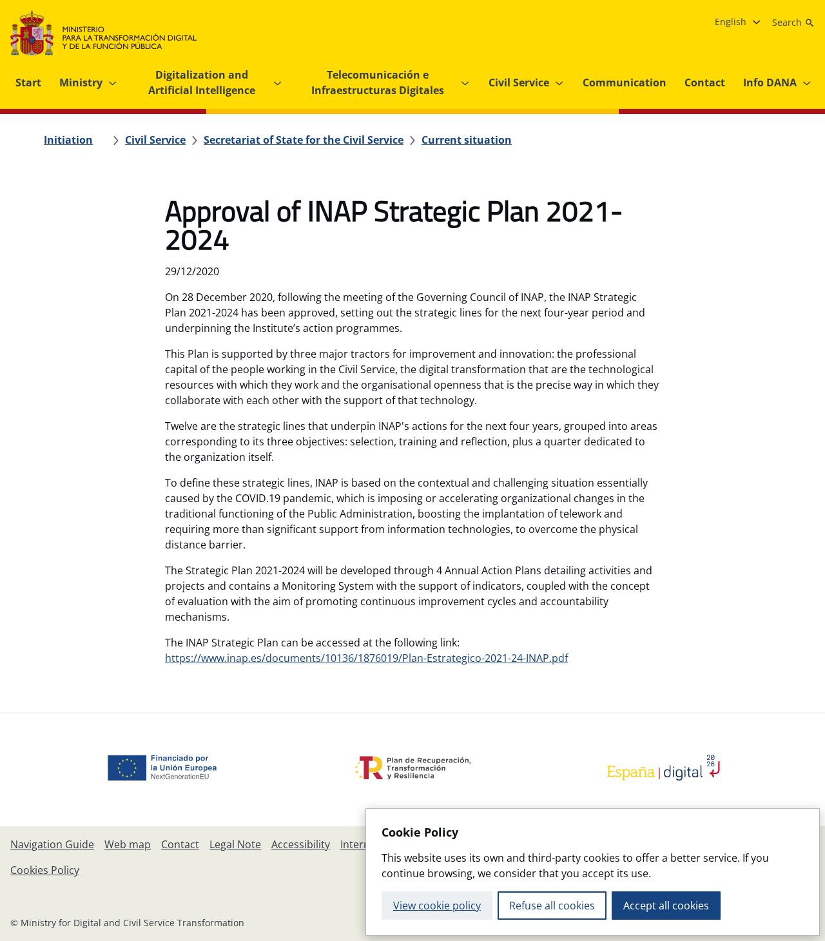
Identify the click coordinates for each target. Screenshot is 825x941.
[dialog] (592, 872)
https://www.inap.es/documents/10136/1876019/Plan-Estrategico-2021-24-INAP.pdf (366, 658)
